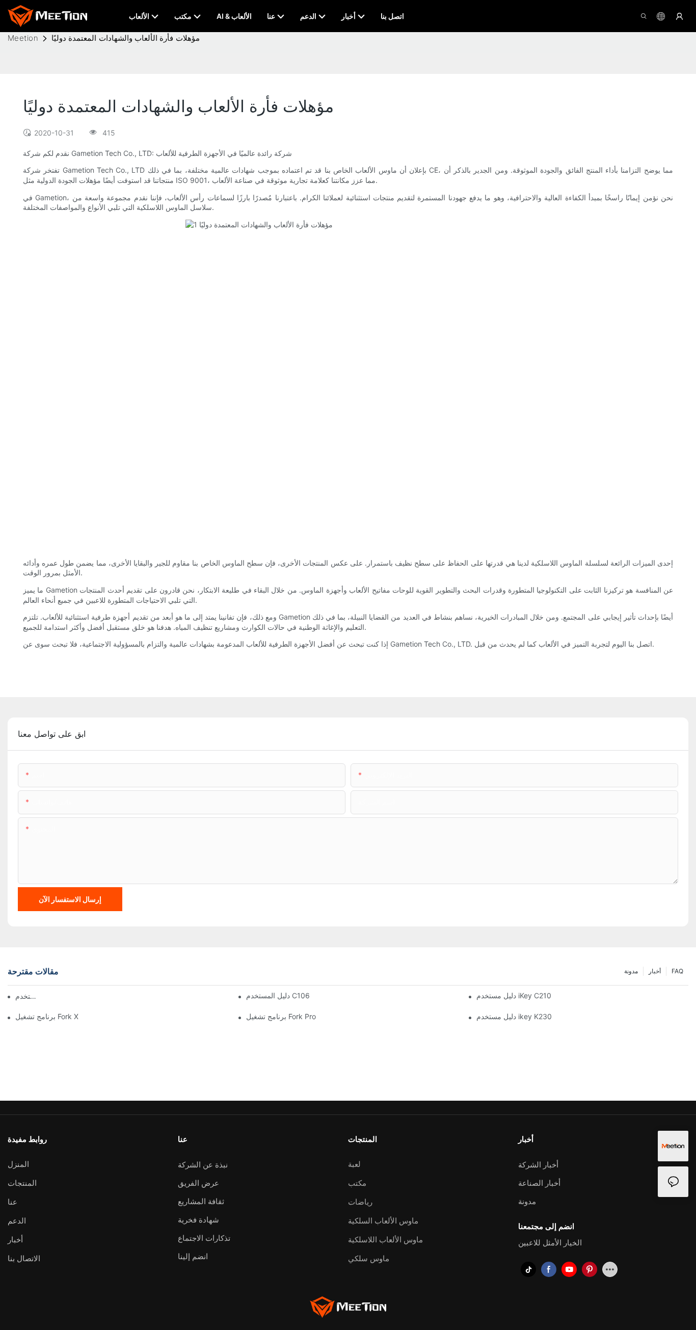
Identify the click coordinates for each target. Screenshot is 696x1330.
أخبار (655, 971)
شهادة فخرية (198, 1220)
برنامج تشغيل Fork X (46, 1016)
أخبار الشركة (538, 1164)
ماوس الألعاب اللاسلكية (385, 1239)
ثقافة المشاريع (201, 1201)
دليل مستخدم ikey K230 (514, 1016)
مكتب (357, 1183)
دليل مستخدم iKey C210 (513, 995)
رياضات (360, 1202)
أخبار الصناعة (539, 1183)
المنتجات (22, 1183)
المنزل (18, 1164)
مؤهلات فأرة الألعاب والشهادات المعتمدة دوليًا (125, 38)
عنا (12, 1202)
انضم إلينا (193, 1256)
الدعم (17, 1221)
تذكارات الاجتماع (204, 1238)
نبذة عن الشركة (203, 1164)
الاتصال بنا (24, 1258)
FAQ (677, 971)
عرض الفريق (198, 1183)
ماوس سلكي (368, 1258)
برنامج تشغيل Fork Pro (281, 1016)
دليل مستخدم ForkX (28, 996)
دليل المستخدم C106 (278, 995)
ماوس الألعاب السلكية (383, 1221)
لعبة (354, 1164)
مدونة (631, 971)
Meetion (23, 38)
